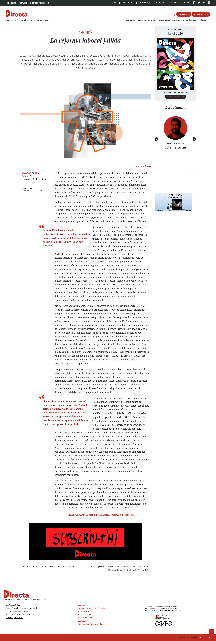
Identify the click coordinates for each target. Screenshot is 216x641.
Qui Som (114, 3)
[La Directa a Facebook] (194, 2)
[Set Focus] (174, 15)
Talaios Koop (194, 637)
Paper (204, 20)
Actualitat (141, 20)
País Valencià (20, 20)
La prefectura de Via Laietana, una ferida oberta (48, 566)
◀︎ (157, 139)
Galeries (194, 20)
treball (115, 515)
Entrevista (176, 20)
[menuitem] (9, 20)
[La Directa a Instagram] (209, 2)
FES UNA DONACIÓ (201, 14)
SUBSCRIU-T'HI (184, 14)
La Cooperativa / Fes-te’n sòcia (91, 608)
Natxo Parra (31, 173)
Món (46, 20)
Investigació (164, 20)
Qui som (81, 605)
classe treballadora (78, 515)
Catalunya (9, 20)
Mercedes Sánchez (143, 166)
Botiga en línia (128, 3)
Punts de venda (145, 3)
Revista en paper (85, 618)
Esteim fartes (175, 147)
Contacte (172, 3)
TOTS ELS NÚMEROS (175, 96)
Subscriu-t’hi (83, 611)
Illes (28, 20)
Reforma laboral (102, 515)
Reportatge (153, 20)
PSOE (91, 515)
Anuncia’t (160, 3)
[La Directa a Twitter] (199, 2)
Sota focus (130, 20)
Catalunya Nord (37, 20)
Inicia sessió (185, 3)
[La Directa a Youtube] (204, 2)
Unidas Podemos (128, 515)
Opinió (185, 20)
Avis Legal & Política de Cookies (92, 624)
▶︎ (195, 139)
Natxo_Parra (29, 176)
